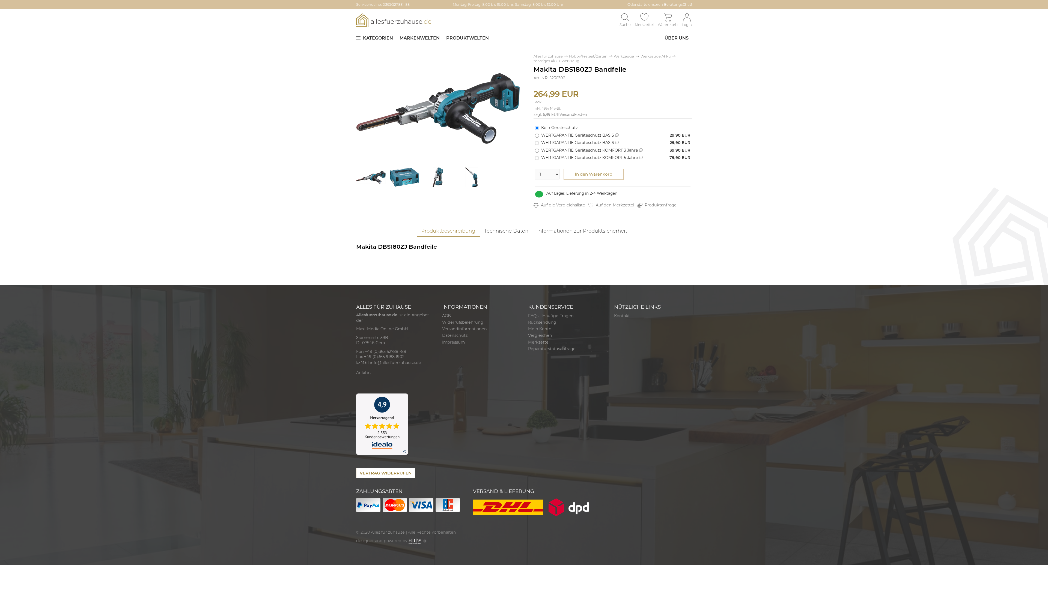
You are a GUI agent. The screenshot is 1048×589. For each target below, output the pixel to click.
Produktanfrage (660, 205)
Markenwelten (420, 38)
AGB (446, 315)
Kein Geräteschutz (559, 127)
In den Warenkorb (593, 174)
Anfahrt (363, 372)
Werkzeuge (624, 56)
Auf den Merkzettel (614, 205)
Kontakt (622, 315)
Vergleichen (540, 335)
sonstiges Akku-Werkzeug (556, 61)
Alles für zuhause (548, 56)
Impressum (453, 342)
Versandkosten (573, 114)
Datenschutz (455, 335)
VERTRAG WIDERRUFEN (386, 473)
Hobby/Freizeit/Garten (588, 56)
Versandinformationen (464, 328)
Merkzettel (539, 342)
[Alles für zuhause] (393, 20)
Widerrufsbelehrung (462, 322)
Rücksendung (542, 322)
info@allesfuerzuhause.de (395, 362)
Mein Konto (539, 328)
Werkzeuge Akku (656, 56)
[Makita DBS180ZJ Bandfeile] (438, 108)
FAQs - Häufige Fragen (551, 315)
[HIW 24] (415, 540)
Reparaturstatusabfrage (552, 348)
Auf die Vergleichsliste (562, 205)
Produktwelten (467, 38)
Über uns (677, 38)
